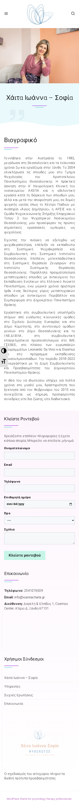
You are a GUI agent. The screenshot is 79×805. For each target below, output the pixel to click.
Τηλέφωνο (12, 482)
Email (8, 465)
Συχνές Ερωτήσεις (18, 695)
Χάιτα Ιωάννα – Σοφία (20, 678)
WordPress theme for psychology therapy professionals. (39, 799)
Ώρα (7, 513)
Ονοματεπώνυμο (17, 448)
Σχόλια (9, 530)
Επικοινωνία (13, 703)
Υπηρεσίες (12, 686)
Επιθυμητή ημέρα (17, 497)
